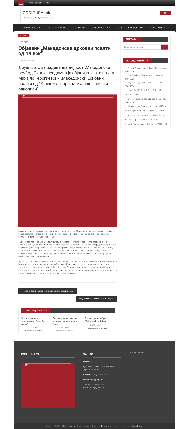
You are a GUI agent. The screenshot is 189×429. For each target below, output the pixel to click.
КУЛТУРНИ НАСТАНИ (31, 27)
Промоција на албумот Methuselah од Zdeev (96, 320)
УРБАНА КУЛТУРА (101, 27)
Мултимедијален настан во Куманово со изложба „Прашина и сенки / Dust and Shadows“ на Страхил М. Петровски (145, 119)
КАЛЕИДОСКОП (136, 27)
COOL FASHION (157, 27)
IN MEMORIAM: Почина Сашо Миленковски (147, 68)
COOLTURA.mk (36, 12)
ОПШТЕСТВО (79, 27)
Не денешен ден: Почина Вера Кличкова (146, 83)
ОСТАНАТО (24, 35)
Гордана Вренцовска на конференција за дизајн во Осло (49, 291)
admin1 (35, 328)
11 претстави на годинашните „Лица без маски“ (33, 321)
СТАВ (119, 27)
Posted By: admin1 (27, 60)
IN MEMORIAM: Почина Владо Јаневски (145, 75)
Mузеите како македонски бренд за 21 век (147, 99)
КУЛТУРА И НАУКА (57, 27)
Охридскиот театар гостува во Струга (95, 299)
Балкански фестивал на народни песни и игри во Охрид (65, 321)
